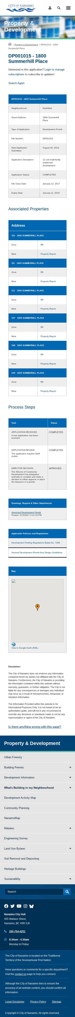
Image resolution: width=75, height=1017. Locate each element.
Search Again (16, 83)
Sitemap (56, 1001)
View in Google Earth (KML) (24, 648)
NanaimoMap (12, 818)
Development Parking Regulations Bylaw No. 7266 (35, 543)
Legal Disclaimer (14, 1001)
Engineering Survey (16, 838)
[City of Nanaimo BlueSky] (32, 906)
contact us (20, 974)
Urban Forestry (13, 757)
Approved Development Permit (26, 512)
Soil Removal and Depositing (21, 858)
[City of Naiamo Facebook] (6, 906)
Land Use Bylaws (14, 848)
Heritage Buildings (15, 868)
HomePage (9, 43)
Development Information (19, 777)
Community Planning (16, 808)
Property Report (48, 254)
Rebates (9, 828)
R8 (42, 245)
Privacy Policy (38, 1001)
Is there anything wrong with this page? (34, 726)
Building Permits (14, 767)
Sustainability (12, 878)
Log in (50, 8)
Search (59, 8)
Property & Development (26, 44)
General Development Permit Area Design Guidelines (36, 552)
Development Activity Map (20, 797)
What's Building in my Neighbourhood (29, 787)
